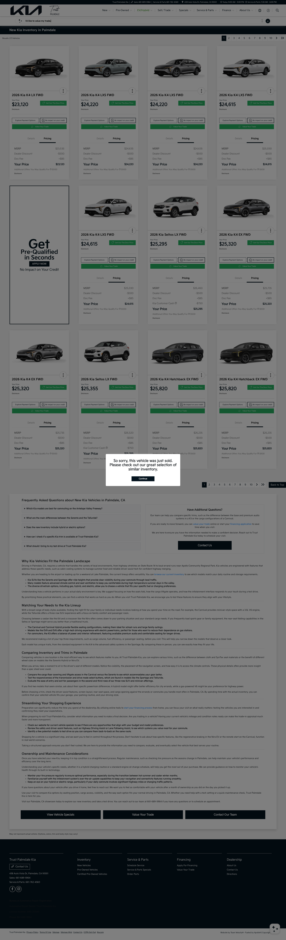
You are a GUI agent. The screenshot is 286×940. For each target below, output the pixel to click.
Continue (143, 479)
